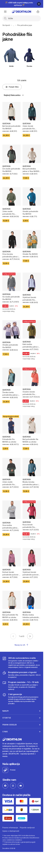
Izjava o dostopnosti (10, 831)
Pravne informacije (10, 828)
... (13, 25)
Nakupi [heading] (5, 711)
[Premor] (39, 4)
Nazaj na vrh (20, 645)
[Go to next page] (30, 636)
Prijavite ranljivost (27, 828)
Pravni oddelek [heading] (9, 725)
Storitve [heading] (6, 718)
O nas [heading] (5, 732)
